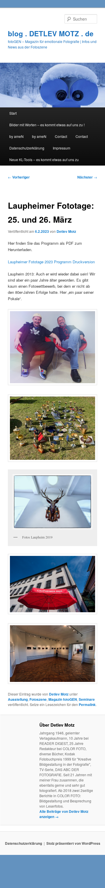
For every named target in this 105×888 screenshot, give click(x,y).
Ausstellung (18, 699)
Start (13, 113)
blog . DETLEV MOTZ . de (50, 33)
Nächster (87, 177)
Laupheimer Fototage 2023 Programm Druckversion (51, 261)
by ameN (16, 136)
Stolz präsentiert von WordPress (73, 843)
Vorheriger (19, 177)
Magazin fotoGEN (62, 699)
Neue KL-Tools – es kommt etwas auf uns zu (44, 159)
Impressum (61, 147)
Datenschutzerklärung (26, 147)
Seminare (87, 699)
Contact (61, 136)
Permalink (87, 704)
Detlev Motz (66, 231)
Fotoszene (38, 699)
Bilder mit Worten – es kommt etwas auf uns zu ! (47, 124)
